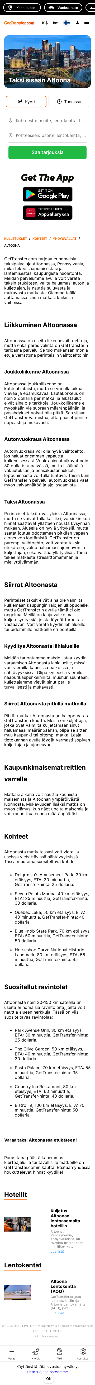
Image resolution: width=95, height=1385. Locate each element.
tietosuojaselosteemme (47, 1371)
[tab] (12, 1354)
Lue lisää (58, 1251)
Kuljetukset (15, 239)
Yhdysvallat (65, 239)
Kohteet (39, 239)
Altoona (12, 245)
